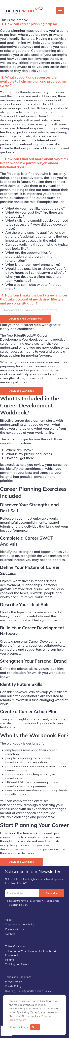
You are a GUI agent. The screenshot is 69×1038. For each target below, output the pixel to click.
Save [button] (35, 1027)
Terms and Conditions (18, 977)
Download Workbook (21, 390)
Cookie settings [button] (19, 1027)
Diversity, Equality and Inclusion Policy (28, 991)
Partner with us (14, 929)
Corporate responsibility (19, 924)
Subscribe (52, 893)
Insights (10, 959)
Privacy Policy (13, 981)
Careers (10, 933)
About (8, 919)
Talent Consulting (15, 946)
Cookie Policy (13, 986)
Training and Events (17, 964)
